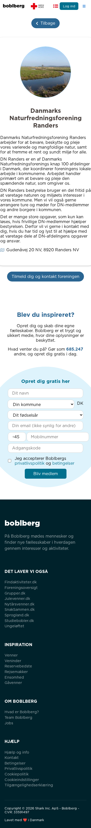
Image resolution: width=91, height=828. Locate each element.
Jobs (9, 723)
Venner (11, 655)
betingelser (63, 463)
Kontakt (12, 757)
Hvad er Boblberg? (22, 712)
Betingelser (15, 763)
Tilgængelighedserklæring (29, 785)
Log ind (69, 6)
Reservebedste (18, 666)
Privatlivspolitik (18, 768)
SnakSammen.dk (20, 609)
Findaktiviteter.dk (21, 582)
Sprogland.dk (17, 615)
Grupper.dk (15, 593)
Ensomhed (14, 677)
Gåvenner (13, 682)
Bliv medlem (45, 473)
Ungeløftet (14, 626)
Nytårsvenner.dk (19, 604)
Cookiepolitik (17, 774)
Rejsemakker (16, 671)
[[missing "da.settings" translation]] (55, 6)
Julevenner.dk (17, 598)
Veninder (13, 661)
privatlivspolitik (29, 463)
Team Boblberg (18, 717)
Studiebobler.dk (19, 620)
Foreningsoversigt (21, 587)
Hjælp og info (17, 752)
